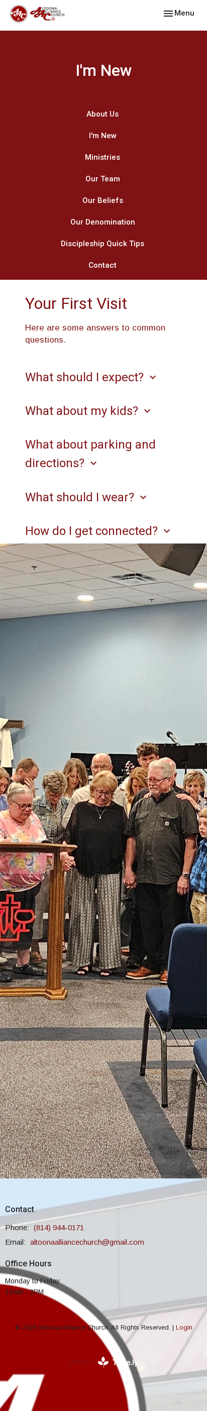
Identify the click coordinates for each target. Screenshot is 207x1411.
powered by (98, 1370)
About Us (102, 114)
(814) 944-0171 (59, 1227)
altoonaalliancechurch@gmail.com (87, 1242)
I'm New (103, 135)
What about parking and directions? (90, 454)
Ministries (102, 157)
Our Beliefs (102, 200)
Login (184, 1327)
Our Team (102, 178)
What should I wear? (87, 497)
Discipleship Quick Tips (102, 243)
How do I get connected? (99, 531)
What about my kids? (89, 411)
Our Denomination (102, 222)
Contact (102, 265)
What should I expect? (92, 377)
